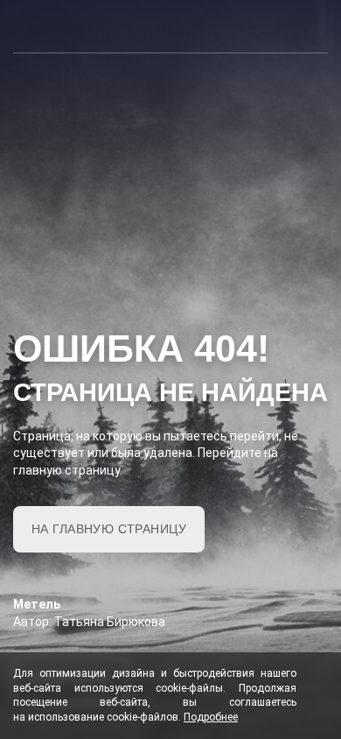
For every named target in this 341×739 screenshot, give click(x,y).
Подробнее (211, 717)
